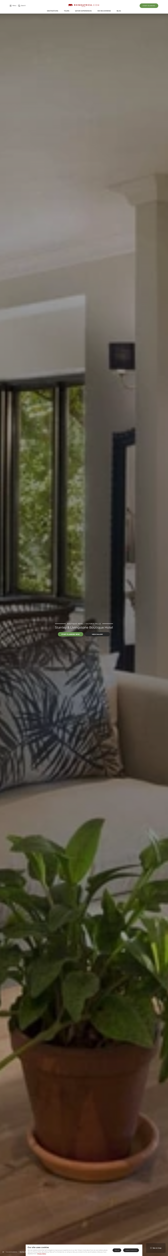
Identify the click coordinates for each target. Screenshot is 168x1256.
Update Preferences (131, 1250)
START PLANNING (149, 5)
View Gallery (97, 634)
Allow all (117, 1250)
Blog (119, 11)
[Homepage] (3, 1252)
